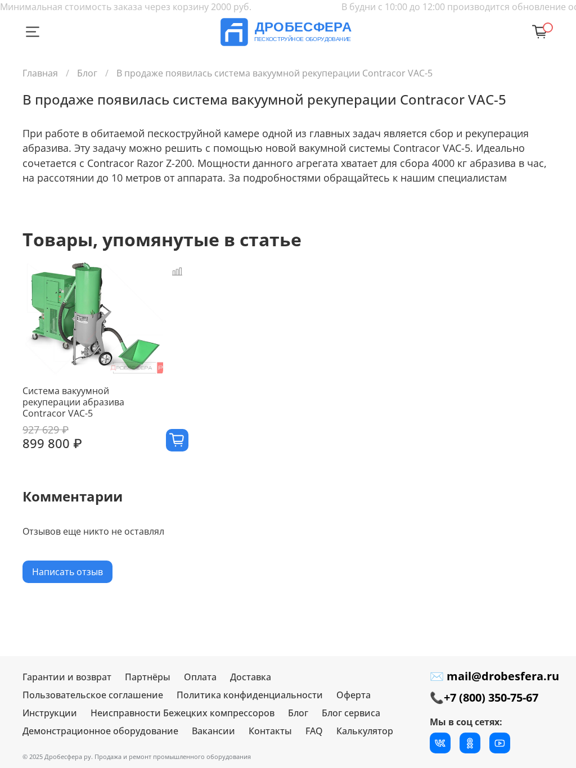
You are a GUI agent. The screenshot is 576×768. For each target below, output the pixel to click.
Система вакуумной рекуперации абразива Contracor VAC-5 (73, 402)
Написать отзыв (67, 572)
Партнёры (147, 677)
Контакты (270, 731)
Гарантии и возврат (66, 677)
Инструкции (49, 713)
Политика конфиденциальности (250, 695)
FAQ (314, 731)
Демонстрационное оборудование (100, 731)
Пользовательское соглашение (92, 695)
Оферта (353, 695)
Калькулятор (364, 731)
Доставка (250, 677)
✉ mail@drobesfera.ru (494, 676)
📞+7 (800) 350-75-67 (484, 697)
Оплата (200, 677)
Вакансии (213, 731)
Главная (40, 73)
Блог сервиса (351, 713)
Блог (87, 73)
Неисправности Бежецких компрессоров (182, 713)
